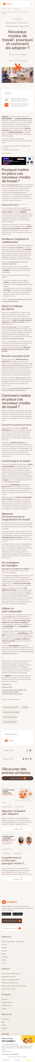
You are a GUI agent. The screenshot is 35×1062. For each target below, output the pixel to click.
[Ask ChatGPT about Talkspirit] (23, 759)
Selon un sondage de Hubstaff (10, 185)
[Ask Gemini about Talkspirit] (31, 759)
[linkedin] (30, 750)
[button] (31, 4)
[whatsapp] (27, 750)
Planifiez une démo (7, 687)
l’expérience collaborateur (16, 247)
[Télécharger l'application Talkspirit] (17, 914)
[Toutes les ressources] (17, 778)
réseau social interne (13, 482)
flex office (29, 290)
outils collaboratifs (9, 616)
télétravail (17, 192)
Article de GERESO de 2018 (10, 692)
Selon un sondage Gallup (9, 327)
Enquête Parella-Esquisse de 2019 (12, 694)
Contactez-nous (6, 684)
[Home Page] (7, 4)
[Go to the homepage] (9, 902)
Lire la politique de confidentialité (10, 1054)
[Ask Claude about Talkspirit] (26, 759)
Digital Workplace (21, 377)
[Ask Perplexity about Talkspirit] (28, 759)
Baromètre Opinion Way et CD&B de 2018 (14, 690)
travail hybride (21, 284)
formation (15, 575)
